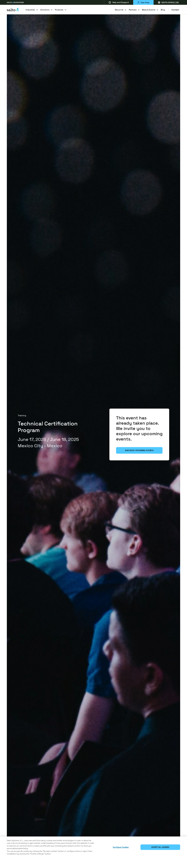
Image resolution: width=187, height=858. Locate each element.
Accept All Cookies (160, 847)
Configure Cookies (121, 847)
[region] (93, 847)
